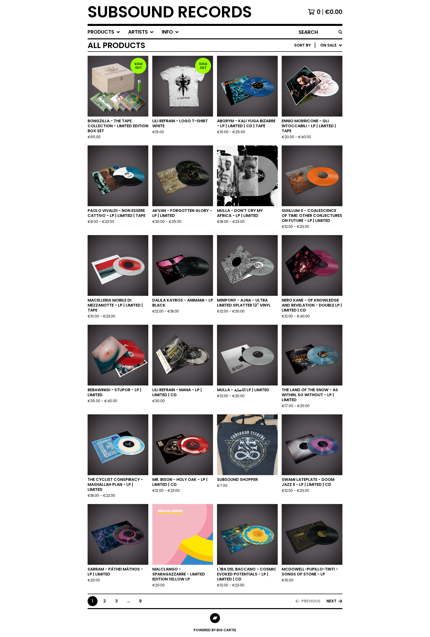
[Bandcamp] (215, 618)
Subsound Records (170, 12)
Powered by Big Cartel (215, 630)
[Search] (340, 32)
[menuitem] (104, 32)
